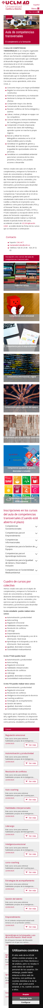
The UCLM (33, 12)
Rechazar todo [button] (26, 998)
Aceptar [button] (26, 994)
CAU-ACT (20, 242)
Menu (34, 8)
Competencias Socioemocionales (13, 527)
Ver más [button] (32, 745)
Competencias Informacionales (12, 541)
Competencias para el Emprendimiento (15, 534)
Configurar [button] (25, 1002)
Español (36, 5)
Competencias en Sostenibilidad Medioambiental (19, 571)
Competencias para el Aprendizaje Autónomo (15, 554)
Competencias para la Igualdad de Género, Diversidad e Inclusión (19, 563)
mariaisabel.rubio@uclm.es (20, 245)
